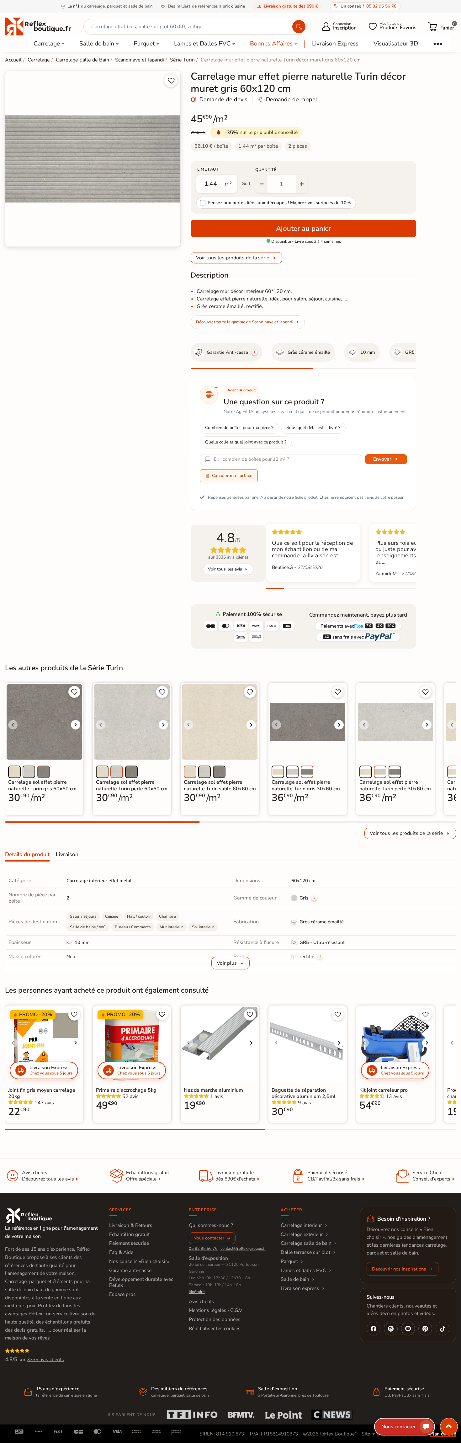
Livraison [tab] (67, 854)
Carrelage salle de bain (306, 1243)
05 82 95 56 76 (203, 1248)
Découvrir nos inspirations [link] (399, 1269)
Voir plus (227, 963)
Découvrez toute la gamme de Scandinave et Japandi (244, 322)
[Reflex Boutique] (38, 26)
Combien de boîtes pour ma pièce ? (239, 428)
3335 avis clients (45, 1359)
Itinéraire (197, 1292)
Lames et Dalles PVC (202, 44)
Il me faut (207, 169)
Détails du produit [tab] (27, 854)
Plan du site (443, 1434)
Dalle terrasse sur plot (305, 1252)
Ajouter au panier (303, 228)
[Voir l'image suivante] (75, 724)
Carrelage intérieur (301, 1225)
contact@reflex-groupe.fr (243, 1248)
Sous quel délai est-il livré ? (313, 428)
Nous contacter (208, 1238)
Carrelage (47, 44)
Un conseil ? (368, 6)
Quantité (266, 169)
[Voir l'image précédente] (13, 724)
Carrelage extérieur (302, 1234)
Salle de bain (96, 44)
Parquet (144, 44)
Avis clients (201, 1301)
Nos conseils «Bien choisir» (139, 1261)
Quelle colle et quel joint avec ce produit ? (245, 442)
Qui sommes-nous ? (211, 1225)
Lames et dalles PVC (303, 1270)
